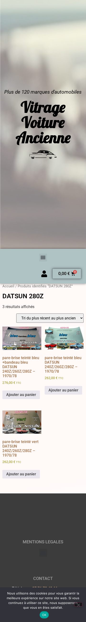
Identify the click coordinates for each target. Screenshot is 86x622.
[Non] (78, 604)
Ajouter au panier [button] (21, 394)
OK (44, 615)
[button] (43, 257)
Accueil (8, 286)
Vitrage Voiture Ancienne (43, 122)
